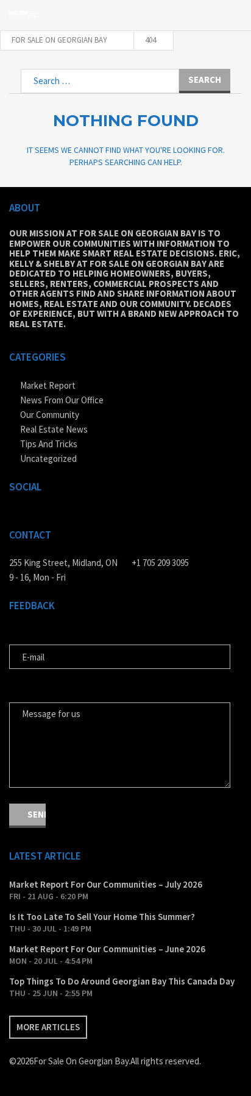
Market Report (48, 385)
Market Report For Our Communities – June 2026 (107, 949)
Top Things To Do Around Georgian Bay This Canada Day (122, 981)
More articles (48, 1027)
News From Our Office (62, 400)
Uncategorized (48, 458)
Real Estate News (54, 429)
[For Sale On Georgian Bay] (24, 15)
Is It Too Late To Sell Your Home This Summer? (102, 916)
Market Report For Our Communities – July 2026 (105, 884)
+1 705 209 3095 (160, 562)
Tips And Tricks (48, 444)
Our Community (49, 414)
